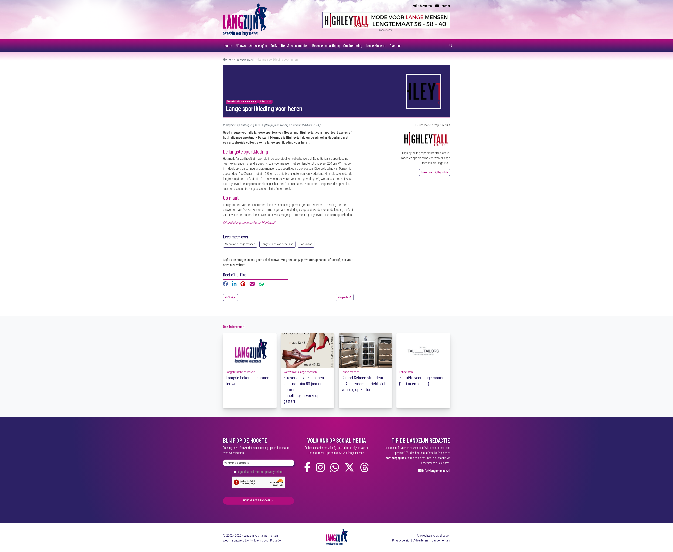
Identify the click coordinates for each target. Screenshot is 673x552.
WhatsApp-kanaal (315, 260)
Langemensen (441, 540)
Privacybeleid (400, 540)
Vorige (232, 297)
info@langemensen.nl (436, 470)
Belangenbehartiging (326, 45)
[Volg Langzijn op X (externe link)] (349, 467)
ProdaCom (276, 540)
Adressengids (258, 45)
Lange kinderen (376, 45)
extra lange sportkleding (276, 142)
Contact (445, 6)
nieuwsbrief (238, 265)
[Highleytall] (426, 140)
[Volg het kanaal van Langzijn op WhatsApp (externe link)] (334, 467)
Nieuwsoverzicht (245, 59)
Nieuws (241, 45)
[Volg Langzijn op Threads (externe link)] (364, 467)
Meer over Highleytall (433, 172)
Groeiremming (352, 45)
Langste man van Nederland (277, 244)
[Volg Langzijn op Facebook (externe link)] (307, 467)
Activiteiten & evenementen (289, 45)
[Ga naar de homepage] (245, 20)
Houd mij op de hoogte (256, 500)
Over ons (395, 45)
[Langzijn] (337, 537)
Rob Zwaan (306, 244)
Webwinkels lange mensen (240, 244)
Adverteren (424, 6)
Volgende (343, 297)
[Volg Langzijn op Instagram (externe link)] (320, 467)
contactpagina (395, 458)
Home (228, 45)
